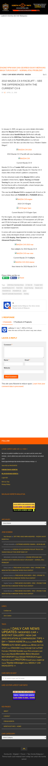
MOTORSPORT (8, 657)
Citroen (22, 648)
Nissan (23, 657)
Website (7, 368)
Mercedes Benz (23, 654)
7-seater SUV (38, 285)
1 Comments (7, 322)
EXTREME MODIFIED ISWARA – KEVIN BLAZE (30, 544)
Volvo (26, 663)
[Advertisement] (24, 41)
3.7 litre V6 (29, 285)
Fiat (36, 648)
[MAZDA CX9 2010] (24, 150)
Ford (40, 648)
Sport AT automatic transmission (12, 294)
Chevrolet (15, 648)
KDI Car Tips (5, 482)
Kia (29, 651)
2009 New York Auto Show (15, 285)
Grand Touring (28, 288)
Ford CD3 (19, 288)
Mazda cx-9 (38, 288)
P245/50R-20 (6, 291)
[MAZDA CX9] (24, 158)
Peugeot (38, 657)
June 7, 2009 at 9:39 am (24, 328)
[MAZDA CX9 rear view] (24, 253)
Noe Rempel (7, 536)
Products (11, 660)
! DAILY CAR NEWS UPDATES (13, 74)
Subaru (34, 660)
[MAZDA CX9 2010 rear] (24, 245)
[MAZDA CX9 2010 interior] (24, 262)
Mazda (28, 74)
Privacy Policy (6, 484)
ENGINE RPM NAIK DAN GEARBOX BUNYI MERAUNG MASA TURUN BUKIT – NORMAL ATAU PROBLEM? (23, 559)
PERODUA (30, 657)
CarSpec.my (7, 610)
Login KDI (5, 478)
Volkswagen (18, 663)
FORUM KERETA (9, 721)
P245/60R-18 (17, 291)
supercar (40, 660)
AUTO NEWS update (18, 645)
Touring (26, 294)
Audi (34, 642)
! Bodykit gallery (6, 629)
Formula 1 (5, 651)
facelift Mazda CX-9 (8, 288)
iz (4, 92)
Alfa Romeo (29, 642)
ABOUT (6, 711)
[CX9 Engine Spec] (24, 208)
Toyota (9, 663)
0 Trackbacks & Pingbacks (23, 322)
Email (27, 360)
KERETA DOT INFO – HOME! (12, 726)
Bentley (29, 645)
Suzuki (4, 663)
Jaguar (25, 651)
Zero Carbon (7, 616)
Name (6, 360)
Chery (8, 648)
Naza (17, 657)
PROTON (20, 659)
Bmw (33, 645)
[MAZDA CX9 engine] (24, 199)
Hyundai (19, 651)
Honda (12, 651)
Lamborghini (35, 651)
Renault (28, 660)
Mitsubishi (35, 654)
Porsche (5, 660)
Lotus (8, 654)
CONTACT (7, 716)
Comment (8, 345)
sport (24, 291)
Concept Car (30, 648)
